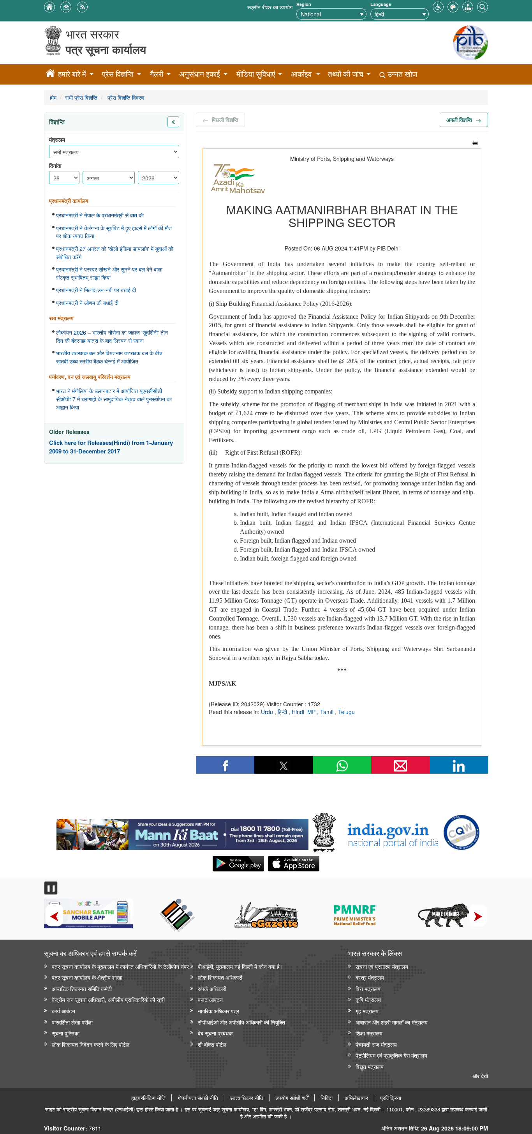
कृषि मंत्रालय (368, 999)
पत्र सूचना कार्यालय (106, 49)
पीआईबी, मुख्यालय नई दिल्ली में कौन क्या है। (240, 966)
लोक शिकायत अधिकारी (220, 977)
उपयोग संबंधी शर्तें (291, 1097)
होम (53, 97)
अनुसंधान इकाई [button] (199, 74)
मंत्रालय (57, 139)
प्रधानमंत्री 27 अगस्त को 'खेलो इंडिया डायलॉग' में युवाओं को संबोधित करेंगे (114, 253)
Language (380, 4)
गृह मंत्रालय (367, 1011)
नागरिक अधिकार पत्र (218, 1011)
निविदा (327, 1097)
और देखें (480, 1076)
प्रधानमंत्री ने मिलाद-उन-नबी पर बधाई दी (96, 290)
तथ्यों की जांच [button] (345, 74)
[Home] (50, 74)
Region (303, 4)
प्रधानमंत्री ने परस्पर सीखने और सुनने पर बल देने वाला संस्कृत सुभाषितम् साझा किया (109, 273)
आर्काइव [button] (301, 74)
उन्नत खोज (401, 74)
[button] (438, 6)
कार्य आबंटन (63, 1011)
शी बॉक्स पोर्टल (212, 1044)
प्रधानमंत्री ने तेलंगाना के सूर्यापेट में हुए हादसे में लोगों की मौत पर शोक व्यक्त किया (114, 232)
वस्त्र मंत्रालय (370, 977)
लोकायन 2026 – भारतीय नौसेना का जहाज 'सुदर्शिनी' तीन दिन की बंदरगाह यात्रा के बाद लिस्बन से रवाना (112, 336)
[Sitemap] (468, 6)
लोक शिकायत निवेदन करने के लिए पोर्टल (90, 1044)
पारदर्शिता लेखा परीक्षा (72, 1022)
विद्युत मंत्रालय (370, 1066)
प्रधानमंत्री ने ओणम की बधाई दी (87, 303)
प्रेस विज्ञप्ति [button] (118, 74)
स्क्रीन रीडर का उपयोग (269, 7)
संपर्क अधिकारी (212, 988)
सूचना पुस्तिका (65, 1033)
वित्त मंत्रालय (368, 988)
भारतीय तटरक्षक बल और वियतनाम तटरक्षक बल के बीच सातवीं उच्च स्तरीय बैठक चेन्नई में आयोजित (109, 357)
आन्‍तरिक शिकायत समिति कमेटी (82, 988)
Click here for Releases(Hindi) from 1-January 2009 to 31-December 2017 (111, 447)
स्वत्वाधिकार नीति (246, 1097)
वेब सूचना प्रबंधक (215, 1033)
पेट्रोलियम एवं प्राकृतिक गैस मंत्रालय (391, 1055)
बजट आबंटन (210, 999)
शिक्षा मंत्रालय (369, 1033)
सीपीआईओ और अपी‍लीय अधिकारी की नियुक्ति (241, 1022)
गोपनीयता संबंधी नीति (198, 1097)
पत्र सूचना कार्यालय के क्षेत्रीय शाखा (87, 977)
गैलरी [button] (156, 74)
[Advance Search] (482, 6)
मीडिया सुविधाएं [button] (255, 74)
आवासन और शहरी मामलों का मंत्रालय (392, 1022)
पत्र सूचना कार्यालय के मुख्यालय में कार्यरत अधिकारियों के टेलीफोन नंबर (120, 966)
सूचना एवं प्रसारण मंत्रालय (382, 966)
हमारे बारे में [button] (72, 74)
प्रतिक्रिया (390, 1097)
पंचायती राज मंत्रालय (376, 1044)
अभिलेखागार (356, 1097)
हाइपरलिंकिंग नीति (148, 1097)
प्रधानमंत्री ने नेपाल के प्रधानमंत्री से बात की (100, 215)
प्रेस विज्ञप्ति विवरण (125, 97)
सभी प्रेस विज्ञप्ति (81, 97)
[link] (182, 832)
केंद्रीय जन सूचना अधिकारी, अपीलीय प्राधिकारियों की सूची (108, 999)
